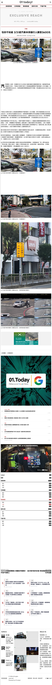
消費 (3, 525)
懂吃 (3, 521)
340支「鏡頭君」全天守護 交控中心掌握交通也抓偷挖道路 (14, 603)
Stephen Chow (8, 647)
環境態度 (3, 499)
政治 (3, 483)
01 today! (17, 680)
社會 (3, 487)
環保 (5, 430)
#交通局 (4, 353)
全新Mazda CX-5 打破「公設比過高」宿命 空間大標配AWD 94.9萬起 (9, 640)
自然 (3, 506)
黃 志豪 (7, 635)
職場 (3, 495)
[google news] (26, 380)
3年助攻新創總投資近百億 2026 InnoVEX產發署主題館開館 (14, 613)
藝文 (3, 512)
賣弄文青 (3, 509)
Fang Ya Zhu (32, 35)
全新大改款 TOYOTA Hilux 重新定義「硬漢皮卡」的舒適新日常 (40, 583)
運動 (3, 514)
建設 (3, 497)
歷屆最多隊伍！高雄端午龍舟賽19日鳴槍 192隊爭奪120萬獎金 (15, 594)
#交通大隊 (10, 353)
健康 (3, 493)
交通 (26, 29)
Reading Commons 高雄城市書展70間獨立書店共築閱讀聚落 (9, 653)
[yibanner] (26, 338)
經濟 (3, 485)
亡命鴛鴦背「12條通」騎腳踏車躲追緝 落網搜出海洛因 (40, 594)
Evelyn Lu (8, 660)
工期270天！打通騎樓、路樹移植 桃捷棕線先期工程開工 (40, 603)
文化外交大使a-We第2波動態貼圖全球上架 (9, 664)
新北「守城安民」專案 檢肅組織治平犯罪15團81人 (40, 613)
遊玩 (3, 523)
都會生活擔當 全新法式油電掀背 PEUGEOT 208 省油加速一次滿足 (15, 583)
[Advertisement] (26, 73)
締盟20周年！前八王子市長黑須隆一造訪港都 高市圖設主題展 (14, 622)
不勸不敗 (3, 518)
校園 (3, 516)
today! (5, 409)
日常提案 (3, 490)
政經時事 (3, 480)
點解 (2, 478)
